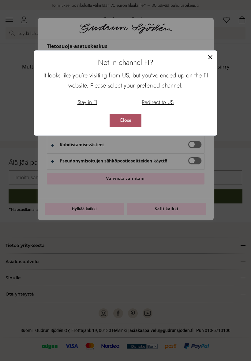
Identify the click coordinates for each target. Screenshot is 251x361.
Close (125, 120)
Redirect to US (158, 102)
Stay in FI (87, 102)
